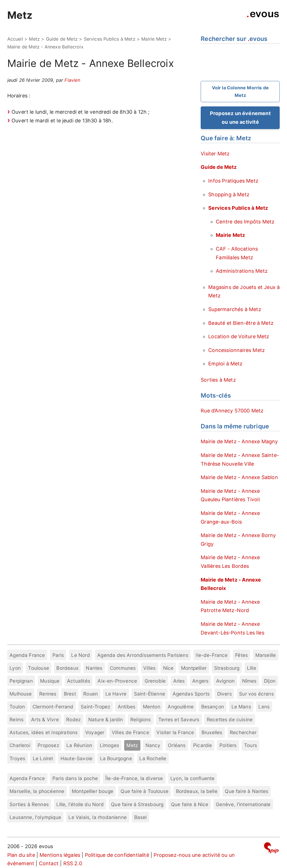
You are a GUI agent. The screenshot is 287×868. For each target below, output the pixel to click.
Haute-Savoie (76, 758)
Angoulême (181, 707)
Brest (70, 694)
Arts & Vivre (45, 719)
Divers (224, 694)
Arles (179, 681)
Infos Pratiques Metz (233, 181)
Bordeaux (67, 668)
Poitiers (228, 745)
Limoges (109, 745)
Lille (251, 668)
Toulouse (38, 668)
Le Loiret (43, 758)
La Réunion (79, 745)
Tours (250, 745)
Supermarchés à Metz (234, 309)
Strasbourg (227, 668)
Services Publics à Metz (109, 39)
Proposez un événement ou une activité (240, 117)
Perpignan (21, 681)
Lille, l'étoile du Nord (80, 804)
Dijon (270, 681)
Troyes (17, 758)
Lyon (15, 668)
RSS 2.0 (72, 863)
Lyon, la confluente (192, 778)
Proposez (48, 745)
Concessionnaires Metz (236, 350)
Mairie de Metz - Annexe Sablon (239, 477)
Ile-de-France (212, 655)
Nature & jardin (105, 719)
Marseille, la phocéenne (37, 791)
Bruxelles (212, 732)
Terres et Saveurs (178, 719)
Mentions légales (60, 855)
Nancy (153, 745)
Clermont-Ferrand (53, 707)
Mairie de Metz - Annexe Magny (239, 441)
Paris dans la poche (75, 778)
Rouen (90, 694)
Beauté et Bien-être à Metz (241, 323)
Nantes (94, 668)
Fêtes (241, 655)
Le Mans (241, 707)
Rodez (73, 719)
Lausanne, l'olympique (35, 817)
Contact (49, 863)
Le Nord (80, 655)
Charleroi (20, 745)
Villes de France (130, 732)
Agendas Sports (191, 694)
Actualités (78, 681)
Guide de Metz (62, 39)
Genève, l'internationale (243, 804)
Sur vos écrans (256, 694)
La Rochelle (152, 758)
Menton (151, 707)
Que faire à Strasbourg (137, 804)
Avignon (225, 681)
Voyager (94, 732)
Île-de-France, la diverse (134, 778)
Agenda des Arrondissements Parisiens (142, 655)
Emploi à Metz (225, 364)
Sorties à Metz (218, 380)
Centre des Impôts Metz (245, 222)
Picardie (202, 745)
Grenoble (155, 681)
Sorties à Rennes (29, 804)
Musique (49, 681)
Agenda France (27, 655)
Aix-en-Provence (117, 681)
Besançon (212, 707)
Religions (140, 719)
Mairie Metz (154, 39)
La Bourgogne (116, 758)
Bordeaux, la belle (196, 791)
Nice (168, 668)
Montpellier (194, 668)
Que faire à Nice (190, 804)
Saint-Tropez (95, 707)
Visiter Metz (215, 154)
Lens (264, 707)
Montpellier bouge (92, 791)
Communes (123, 668)
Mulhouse (21, 694)
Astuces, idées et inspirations (44, 732)
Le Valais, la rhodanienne (97, 817)
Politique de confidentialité (117, 855)
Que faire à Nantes (246, 791)
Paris (58, 655)
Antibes (126, 707)
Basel (140, 817)
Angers (200, 681)
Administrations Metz (242, 271)
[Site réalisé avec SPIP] (271, 848)
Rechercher (243, 732)
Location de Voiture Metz (238, 336)
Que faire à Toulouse (144, 791)
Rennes (47, 694)
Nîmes (249, 681)
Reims (17, 719)
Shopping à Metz (228, 194)
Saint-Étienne (149, 694)
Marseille (265, 655)
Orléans (177, 745)
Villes (149, 668)
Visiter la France (175, 732)
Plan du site (21, 855)
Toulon (17, 707)
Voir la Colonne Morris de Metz (240, 91)
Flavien (72, 80)
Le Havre (115, 694)
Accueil (15, 39)
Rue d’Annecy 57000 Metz (232, 411)
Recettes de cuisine (230, 719)
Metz (20, 15)
